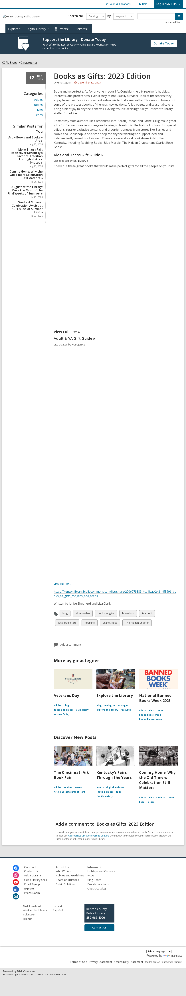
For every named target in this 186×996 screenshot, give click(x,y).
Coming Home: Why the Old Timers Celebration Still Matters (157, 780)
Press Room (32, 893)
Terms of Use (78, 962)
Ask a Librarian (33, 875)
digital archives (115, 787)
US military (82, 709)
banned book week (150, 714)
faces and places (64, 709)
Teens (38, 115)
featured (147, 614)
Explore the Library (114, 695)
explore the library (107, 709)
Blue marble (82, 614)
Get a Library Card (35, 880)
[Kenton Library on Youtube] (16, 882)
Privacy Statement (100, 962)
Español (58, 910)
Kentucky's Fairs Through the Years (114, 775)
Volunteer (29, 914)
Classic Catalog (96, 888)
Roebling (89, 623)
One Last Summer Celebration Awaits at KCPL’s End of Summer (27, 207)
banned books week (150, 719)
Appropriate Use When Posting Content (88, 835)
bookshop (128, 614)
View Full (65, 331)
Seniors (68, 787)
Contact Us (31, 871)
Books (38, 105)
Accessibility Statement (128, 962)
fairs (119, 791)
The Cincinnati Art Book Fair (71, 775)
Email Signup (32, 884)
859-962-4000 (95, 918)
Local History (146, 801)
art (83, 791)
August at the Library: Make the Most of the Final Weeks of (25, 190)
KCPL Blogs (9, 62)
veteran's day (62, 714)
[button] (119, 4)
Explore (29, 888)
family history (104, 796)
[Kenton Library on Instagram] (16, 875)
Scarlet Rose (109, 623)
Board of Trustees (67, 880)
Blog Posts (94, 880)
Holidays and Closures (101, 871)
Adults (38, 100)
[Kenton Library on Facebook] (16, 868)
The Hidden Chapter (137, 623)
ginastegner (64, 82)
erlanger (123, 705)
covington (110, 705)
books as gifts (106, 614)
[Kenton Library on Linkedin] (16, 889)
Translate (176, 955)
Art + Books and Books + (25, 139)
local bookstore (67, 623)
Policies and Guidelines (70, 875)
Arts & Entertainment (66, 791)
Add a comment (70, 645)
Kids (40, 110)
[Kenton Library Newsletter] (16, 896)
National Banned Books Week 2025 (155, 698)
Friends (27, 919)
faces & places (105, 791)
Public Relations (65, 884)
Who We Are (64, 871)
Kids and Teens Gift (77, 154)
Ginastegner (29, 62)
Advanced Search (174, 22)
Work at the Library (35, 910)
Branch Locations (98, 884)
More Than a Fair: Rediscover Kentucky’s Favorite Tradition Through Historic (27, 156)
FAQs (90, 875)
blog (65, 614)
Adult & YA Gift (73, 338)
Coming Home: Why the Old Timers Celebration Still (26, 174)
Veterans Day (66, 695)
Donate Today (164, 43)
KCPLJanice (78, 344)
